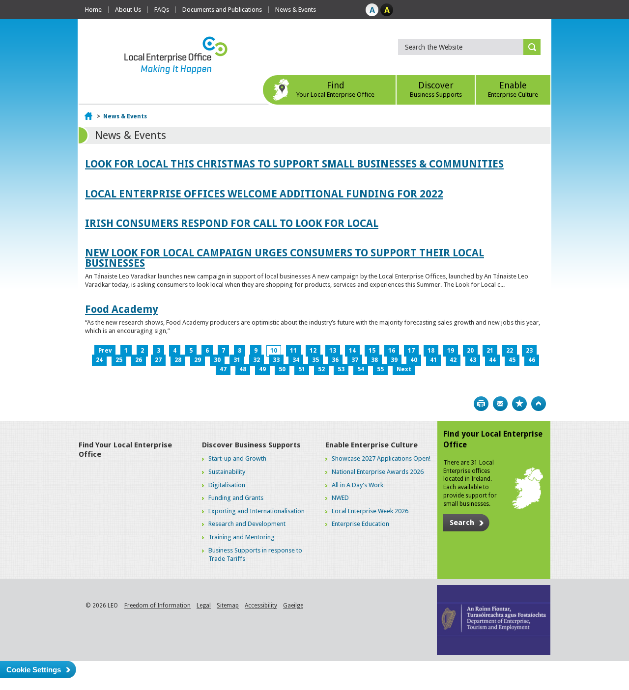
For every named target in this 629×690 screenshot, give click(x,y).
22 (509, 350)
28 (177, 360)
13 (332, 350)
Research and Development (247, 523)
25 (118, 360)
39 (394, 360)
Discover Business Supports (251, 445)
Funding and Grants (235, 497)
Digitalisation (226, 485)
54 (360, 369)
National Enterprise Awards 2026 (378, 471)
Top (538, 403)
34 (295, 360)
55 (380, 369)
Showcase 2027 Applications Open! (381, 458)
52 (321, 369)
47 (223, 369)
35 (315, 360)
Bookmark (519, 403)
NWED (340, 497)
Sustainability (226, 471)
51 (301, 369)
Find (335, 89)
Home (93, 9)
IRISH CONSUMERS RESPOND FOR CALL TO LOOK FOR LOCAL (231, 223)
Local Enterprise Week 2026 (370, 511)
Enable (513, 89)
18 (431, 350)
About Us (128, 9)
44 (492, 360)
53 (341, 369)
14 (352, 350)
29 (197, 360)
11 (293, 350)
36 (335, 360)
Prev (105, 350)
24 (99, 360)
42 (453, 360)
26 (138, 360)
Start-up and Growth (237, 458)
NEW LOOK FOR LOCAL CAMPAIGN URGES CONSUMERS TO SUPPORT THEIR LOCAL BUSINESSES (284, 258)
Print (481, 403)
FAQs (161, 9)
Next (404, 369)
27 (158, 360)
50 (282, 369)
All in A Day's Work (357, 485)
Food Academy (121, 309)
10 (273, 350)
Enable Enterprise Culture (371, 445)
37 (354, 360)
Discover (436, 89)
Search (462, 522)
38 (374, 360)
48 (242, 369)
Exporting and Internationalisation (256, 511)
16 (391, 350)
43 (472, 360)
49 (262, 369)
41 (433, 360)
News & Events (295, 9)
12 (313, 350)
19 (450, 350)
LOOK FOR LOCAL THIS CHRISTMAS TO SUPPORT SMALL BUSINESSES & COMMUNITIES (294, 164)
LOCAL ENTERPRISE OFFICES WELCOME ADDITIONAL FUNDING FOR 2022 (264, 194)
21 (489, 350)
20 (470, 350)
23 (529, 350)
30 (217, 360)
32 (256, 360)
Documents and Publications (222, 9)
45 (512, 360)
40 (413, 360)
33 (276, 360)
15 (372, 350)
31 (236, 360)
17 (411, 350)
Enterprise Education (360, 523)
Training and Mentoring (241, 537)
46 (531, 360)
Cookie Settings (33, 669)
